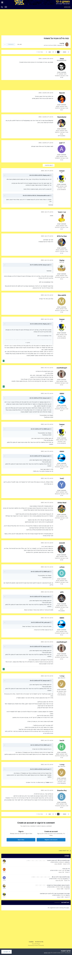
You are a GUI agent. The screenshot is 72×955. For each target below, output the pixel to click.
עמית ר (61, 676)
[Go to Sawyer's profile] (62, 179)
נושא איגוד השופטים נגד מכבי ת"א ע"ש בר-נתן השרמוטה (55, 893)
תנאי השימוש (47, 952)
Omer (62, 59)
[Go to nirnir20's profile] (62, 549)
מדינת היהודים (48, 45)
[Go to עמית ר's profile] (62, 684)
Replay (45, 175)
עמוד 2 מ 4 (40, 52)
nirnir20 (62, 543)
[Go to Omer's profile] (62, 67)
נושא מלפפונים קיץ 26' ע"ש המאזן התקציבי (58, 860)
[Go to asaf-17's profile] (62, 149)
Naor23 (62, 93)
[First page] (68, 52)
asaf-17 (62, 143)
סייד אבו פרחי (66, 868)
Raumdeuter (61, 117)
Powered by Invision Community (36, 945)
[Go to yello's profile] (62, 598)
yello (62, 592)
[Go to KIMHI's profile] (62, 400)
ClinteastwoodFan (42, 195)
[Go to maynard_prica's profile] (4, 861)
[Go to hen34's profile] (62, 747)
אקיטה (66, 862)
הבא (50, 52)
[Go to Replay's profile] (62, 268)
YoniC (62, 478)
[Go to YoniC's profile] (62, 485)
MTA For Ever (62, 236)
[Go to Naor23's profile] (62, 99)
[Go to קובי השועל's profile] (62, 218)
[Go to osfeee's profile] (62, 573)
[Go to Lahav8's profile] (4, 894)
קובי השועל (62, 212)
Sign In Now (21, 839)
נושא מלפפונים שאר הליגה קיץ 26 (60, 877)
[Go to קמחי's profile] (67, 44)
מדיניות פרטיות (39, 941)
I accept (6, 951)
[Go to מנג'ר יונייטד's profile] (4, 869)
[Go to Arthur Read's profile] (62, 509)
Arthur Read (62, 503)
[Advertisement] (50, 23)
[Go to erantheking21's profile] (62, 374)
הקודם (64, 52)
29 (33, 877)
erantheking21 (62, 368)
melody (68, 887)
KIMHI (62, 393)
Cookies (31, 941)
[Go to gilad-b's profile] (4, 885)
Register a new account (51, 839)
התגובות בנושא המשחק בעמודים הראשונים (58, 885)
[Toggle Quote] (50, 175)
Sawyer (62, 171)
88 (28, 860)
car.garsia (65, 878)
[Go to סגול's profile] (4, 877)
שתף (18, 44)
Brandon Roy (62, 790)
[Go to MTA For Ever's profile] (62, 242)
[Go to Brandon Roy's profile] (62, 797)
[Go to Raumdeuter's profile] (62, 123)
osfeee (61, 567)
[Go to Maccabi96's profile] (62, 301)
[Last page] (46, 52)
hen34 (62, 740)
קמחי (60, 43)
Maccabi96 (62, 295)
